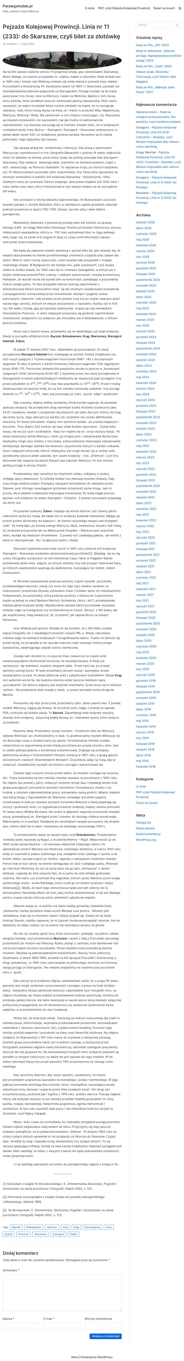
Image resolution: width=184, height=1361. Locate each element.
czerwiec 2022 (146, 509)
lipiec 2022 (143, 503)
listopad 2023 (145, 411)
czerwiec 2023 (146, 440)
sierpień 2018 (145, 749)
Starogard (58, 1234)
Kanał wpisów (145, 828)
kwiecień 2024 (146, 383)
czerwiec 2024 (146, 371)
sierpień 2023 (145, 428)
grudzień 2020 (146, 612)
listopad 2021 (145, 549)
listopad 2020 (145, 617)
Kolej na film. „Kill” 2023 (152, 45)
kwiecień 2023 (146, 451)
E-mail (48, 1318)
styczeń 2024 (145, 400)
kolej (65, 1227)
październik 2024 (148, 348)
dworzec (52, 1227)
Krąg (76, 1227)
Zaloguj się (143, 822)
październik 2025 (148, 279)
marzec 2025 (145, 319)
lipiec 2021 (143, 572)
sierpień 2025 (145, 291)
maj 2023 (142, 446)
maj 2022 (142, 514)
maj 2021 (142, 583)
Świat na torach (164, 8)
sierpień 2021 (145, 566)
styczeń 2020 (145, 675)
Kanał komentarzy (148, 834)
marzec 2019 (145, 732)
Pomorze (23, 1234)
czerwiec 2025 (146, 302)
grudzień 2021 (146, 543)
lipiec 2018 (143, 755)
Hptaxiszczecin (146, 112)
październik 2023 (148, 417)
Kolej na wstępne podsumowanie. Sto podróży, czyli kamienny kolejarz (158, 116)
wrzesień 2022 (146, 491)
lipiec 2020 (143, 640)
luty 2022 (142, 531)
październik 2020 (148, 623)
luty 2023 (142, 463)
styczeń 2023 (145, 469)
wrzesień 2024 (146, 354)
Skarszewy (40, 1234)
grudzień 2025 (146, 268)
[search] (179, 8)
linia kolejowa (92, 1227)
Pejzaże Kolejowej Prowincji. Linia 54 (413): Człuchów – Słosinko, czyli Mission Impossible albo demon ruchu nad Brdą (157, 137)
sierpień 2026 (145, 222)
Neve (74, 1357)
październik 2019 (148, 692)
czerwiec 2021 (146, 577)
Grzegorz (12, 43)
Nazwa (8, 1318)
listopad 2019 (145, 686)
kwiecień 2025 (146, 314)
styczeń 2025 (145, 331)
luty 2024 (142, 394)
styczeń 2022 (145, 537)
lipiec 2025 (143, 297)
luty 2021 (142, 600)
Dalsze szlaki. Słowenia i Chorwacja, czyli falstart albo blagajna (156, 76)
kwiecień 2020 (146, 658)
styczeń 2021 (145, 606)
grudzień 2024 (146, 337)
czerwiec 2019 (146, 715)
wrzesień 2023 (146, 423)
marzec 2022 (145, 526)
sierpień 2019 (145, 703)
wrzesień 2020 (146, 629)
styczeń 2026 (145, 262)
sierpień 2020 (145, 635)
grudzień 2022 (146, 474)
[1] (90, 553)
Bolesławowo (33, 1227)
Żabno (73, 1234)
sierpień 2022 (145, 497)
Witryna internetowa (98, 1318)
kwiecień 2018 (146, 766)
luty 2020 (142, 669)
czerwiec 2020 (146, 646)
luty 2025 (142, 325)
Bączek (16, 1227)
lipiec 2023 (143, 434)
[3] (35, 1037)
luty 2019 (142, 738)
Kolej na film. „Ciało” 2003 (154, 66)
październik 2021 (148, 554)
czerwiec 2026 (146, 234)
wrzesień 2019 (146, 698)
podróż (9, 1234)
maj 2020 (142, 652)
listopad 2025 (145, 274)
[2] (18, 888)
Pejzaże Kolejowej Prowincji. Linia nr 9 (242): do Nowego (156, 182)
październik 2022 (148, 486)
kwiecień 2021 (146, 589)
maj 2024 (142, 377)
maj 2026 (142, 239)
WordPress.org (146, 839)
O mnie (90, 8)
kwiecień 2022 (146, 520)
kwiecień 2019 (146, 726)
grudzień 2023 (146, 405)
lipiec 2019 (143, 709)
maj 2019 (142, 721)
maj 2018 (142, 761)
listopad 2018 (145, 744)
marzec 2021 (145, 594)
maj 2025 (142, 308)
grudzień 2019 (146, 680)
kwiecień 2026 (146, 245)
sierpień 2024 (145, 360)
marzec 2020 (145, 663)
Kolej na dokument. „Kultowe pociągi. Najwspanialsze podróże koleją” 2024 (158, 55)
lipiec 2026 (143, 228)
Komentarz (11, 1270)
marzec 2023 (145, 457)
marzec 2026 (145, 251)
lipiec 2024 (143, 365)
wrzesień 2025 (146, 285)
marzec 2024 (145, 388)
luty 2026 (142, 256)
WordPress (105, 1357)
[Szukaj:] (158, 25)
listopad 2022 (145, 480)
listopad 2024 (145, 342)
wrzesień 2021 (146, 560)
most (109, 1227)
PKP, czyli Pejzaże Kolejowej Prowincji (124, 8)
